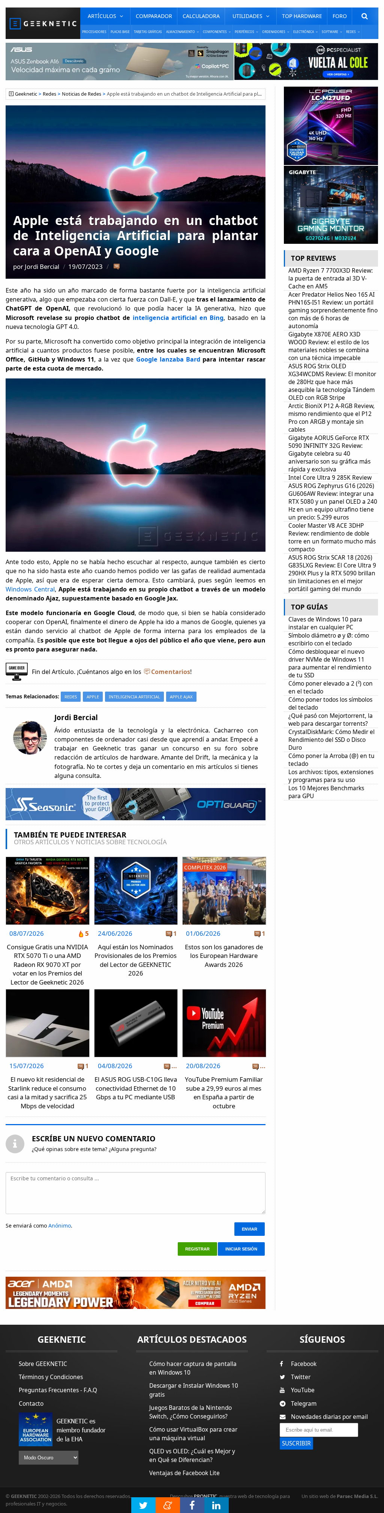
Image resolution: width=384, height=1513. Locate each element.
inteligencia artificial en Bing (178, 318)
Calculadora (201, 16)
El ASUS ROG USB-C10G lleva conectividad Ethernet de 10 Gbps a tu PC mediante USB (135, 1088)
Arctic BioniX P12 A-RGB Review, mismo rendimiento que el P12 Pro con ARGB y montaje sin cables (331, 418)
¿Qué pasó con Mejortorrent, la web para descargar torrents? (330, 720)
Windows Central (30, 589)
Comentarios (170, 672)
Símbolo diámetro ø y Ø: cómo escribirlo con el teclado (328, 639)
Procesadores (94, 32)
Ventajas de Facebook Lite (184, 1473)
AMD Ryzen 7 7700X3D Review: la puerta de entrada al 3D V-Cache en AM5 (330, 278)
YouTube (303, 1390)
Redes (49, 94)
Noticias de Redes (81, 94)
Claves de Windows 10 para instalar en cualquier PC (325, 623)
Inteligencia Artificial (134, 696)
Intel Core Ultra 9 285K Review (330, 478)
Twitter (300, 1377)
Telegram (303, 1404)
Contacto (31, 1404)
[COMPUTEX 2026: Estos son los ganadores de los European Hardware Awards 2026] (224, 859)
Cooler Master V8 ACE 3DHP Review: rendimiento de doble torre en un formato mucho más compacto (332, 537)
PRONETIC (205, 1496)
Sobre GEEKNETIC (43, 1364)
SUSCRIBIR (296, 1443)
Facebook (303, 1364)
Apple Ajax (181, 696)
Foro (340, 16)
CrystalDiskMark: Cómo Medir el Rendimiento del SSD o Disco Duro (331, 740)
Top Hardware (302, 16)
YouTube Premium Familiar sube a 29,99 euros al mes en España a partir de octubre (224, 1092)
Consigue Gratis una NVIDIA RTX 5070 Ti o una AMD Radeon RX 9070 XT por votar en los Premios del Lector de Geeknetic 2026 (47, 964)
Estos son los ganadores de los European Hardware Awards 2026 (224, 956)
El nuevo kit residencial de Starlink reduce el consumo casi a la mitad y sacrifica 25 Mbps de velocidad (47, 1092)
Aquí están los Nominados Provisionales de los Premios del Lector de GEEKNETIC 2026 (135, 960)
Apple (93, 696)
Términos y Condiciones (51, 1377)
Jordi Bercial (42, 266)
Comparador (154, 16)
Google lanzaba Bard (168, 359)
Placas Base (120, 32)
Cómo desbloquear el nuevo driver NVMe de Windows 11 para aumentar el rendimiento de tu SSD (329, 663)
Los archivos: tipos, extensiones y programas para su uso (331, 776)
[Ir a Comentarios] (116, 267)
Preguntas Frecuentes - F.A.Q (58, 1390)
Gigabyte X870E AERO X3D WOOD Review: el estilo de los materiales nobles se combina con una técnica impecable (328, 346)
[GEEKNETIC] (42, 23)
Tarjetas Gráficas (148, 32)
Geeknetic (26, 94)
